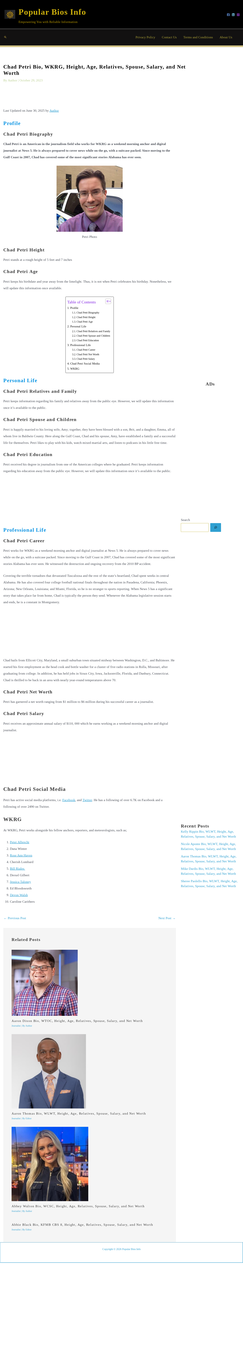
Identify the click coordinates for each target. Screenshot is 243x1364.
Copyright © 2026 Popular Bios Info (121, 1249)
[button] (5, 37)
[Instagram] (238, 14)
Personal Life (78, 326)
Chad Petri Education (88, 340)
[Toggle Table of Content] (106, 301)
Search (185, 519)
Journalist (16, 1026)
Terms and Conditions (198, 37)
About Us (226, 37)
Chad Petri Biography (88, 312)
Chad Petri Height (86, 317)
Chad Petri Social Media (85, 363)
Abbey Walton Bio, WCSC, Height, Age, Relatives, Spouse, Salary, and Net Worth (78, 1206)
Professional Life (80, 345)
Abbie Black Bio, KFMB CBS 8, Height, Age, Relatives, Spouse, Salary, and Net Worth (82, 1224)
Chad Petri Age (85, 321)
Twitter (87, 800)
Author (54, 110)
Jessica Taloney (20, 882)
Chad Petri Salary (86, 358)
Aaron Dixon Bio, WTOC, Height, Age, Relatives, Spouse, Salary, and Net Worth (77, 1021)
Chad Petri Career (86, 349)
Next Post (167, 918)
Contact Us (169, 37)
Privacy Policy (145, 37)
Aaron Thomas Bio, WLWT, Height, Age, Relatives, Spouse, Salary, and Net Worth (79, 1113)
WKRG (74, 368)
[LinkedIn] (233, 14)
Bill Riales (17, 868)
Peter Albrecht (19, 842)
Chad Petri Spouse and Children (93, 335)
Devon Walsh (19, 895)
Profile (74, 308)
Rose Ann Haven (21, 855)
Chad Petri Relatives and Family (93, 331)
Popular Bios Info (52, 12)
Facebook (68, 800)
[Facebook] (228, 14)
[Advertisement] (89, 97)
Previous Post (15, 918)
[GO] (215, 527)
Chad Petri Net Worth (88, 354)
